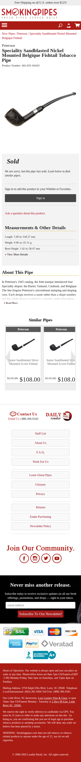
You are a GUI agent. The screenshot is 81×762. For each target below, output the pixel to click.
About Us (40, 442)
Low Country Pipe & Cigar (52, 698)
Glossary (40, 484)
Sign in (40, 198)
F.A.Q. (40, 452)
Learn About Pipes (40, 475)
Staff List (40, 433)
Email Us (13, 418)
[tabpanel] (23, 355)
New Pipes (8, 33)
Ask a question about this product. (25, 213)
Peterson (22, 33)
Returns (40, 507)
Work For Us (40, 461)
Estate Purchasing (40, 516)
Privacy (40, 494)
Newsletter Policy (40, 526)
